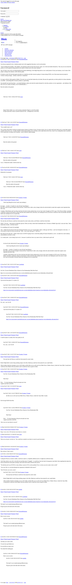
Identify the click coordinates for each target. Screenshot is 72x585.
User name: (3, 11)
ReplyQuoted (7, 61)
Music (4, 39)
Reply (2, 61)
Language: (3, 16)
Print (17, 61)
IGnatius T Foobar (22, 197)
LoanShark (21, 264)
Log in (2, 19)
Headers (13, 61)
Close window (4, 2)
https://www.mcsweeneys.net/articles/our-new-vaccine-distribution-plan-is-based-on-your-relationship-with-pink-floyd (29, 290)
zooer (21, 96)
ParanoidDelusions (23, 59)
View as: (18, 42)
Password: (3, 13)
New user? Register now (6, 20)
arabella (20, 489)
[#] (1, 59)
